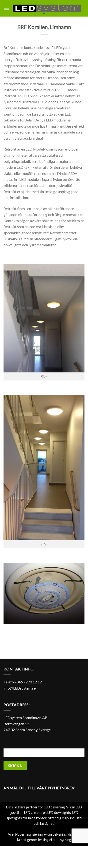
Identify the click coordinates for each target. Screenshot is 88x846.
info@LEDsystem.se (20, 688)
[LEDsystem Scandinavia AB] (47, 8)
